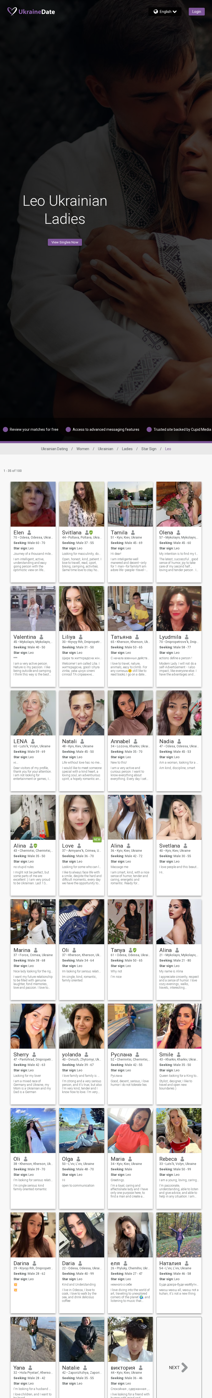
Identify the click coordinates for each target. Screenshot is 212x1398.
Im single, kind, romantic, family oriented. (79, 978)
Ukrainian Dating (54, 449)
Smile (166, 1054)
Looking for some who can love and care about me (82, 867)
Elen (18, 532)
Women (83, 449)
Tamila (119, 532)
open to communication (78, 1185)
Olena (166, 532)
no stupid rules (23, 867)
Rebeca (168, 1159)
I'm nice (116, 977)
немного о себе (121, 1284)
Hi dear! (116, 554)
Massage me (119, 867)
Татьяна (121, 637)
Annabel (120, 741)
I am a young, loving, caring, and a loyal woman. (179, 1180)
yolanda (71, 1054)
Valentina (24, 637)
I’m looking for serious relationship (33, 1180)
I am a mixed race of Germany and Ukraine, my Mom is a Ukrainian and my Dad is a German (32, 1086)
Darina (21, 1263)
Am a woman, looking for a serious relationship (179, 762)
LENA (20, 741)
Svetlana (169, 846)
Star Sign (148, 449)
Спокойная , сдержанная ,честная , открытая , (130, 1389)
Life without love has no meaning (82, 762)
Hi (63, 1180)
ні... (15, 762)
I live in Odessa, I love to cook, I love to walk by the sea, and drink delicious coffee (79, 1295)
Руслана (121, 1054)
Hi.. (161, 872)
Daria (68, 1263)
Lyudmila (170, 637)
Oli (65, 950)
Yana (19, 1368)
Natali (69, 741)
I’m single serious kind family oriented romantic (30, 1187)
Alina (19, 846)
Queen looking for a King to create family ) (179, 1076)
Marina (21, 950)
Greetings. (118, 1180)
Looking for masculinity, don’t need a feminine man (82, 554)
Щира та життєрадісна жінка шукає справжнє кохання (82, 658)
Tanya (118, 950)
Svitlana (71, 532)
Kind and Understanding (79, 1284)
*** (15, 658)
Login (196, 12)
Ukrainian (105, 449)
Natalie (71, 1368)
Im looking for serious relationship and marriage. (82, 971)
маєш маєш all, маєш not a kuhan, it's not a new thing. (179, 1291)
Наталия (170, 1263)
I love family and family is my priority (82, 1076)
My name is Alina (171, 971)
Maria (118, 1159)
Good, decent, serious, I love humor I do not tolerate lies (130, 1083)
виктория (123, 1368)
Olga (67, 1159)
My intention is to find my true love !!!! (179, 554)
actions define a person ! (175, 658)
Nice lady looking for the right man (33, 971)
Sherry (21, 1054)
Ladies (127, 449)
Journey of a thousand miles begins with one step (33, 554)
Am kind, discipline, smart (177, 768)
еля (115, 1263)
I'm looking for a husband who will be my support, (33, 1389)
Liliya (68, 637)
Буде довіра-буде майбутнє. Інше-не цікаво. (179, 1284)
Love (68, 846)
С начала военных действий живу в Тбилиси (130, 658)
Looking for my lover (27, 1076)
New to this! (119, 762)
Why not (116, 971)
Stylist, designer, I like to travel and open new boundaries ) (175, 1084)
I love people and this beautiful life (179, 867)
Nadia (166, 741)
